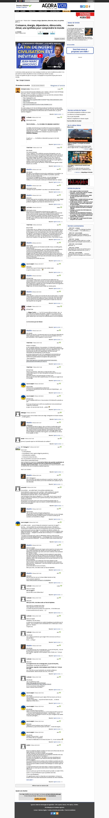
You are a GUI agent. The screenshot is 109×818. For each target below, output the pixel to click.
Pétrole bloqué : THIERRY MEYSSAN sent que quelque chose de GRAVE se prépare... (81, 200)
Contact (36, 810)
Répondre (52, 114)
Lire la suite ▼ (29, 779)
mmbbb (28, 745)
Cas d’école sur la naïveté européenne (76, 114)
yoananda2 (23, 487)
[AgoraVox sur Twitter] (84, 7)
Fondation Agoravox (59, 807)
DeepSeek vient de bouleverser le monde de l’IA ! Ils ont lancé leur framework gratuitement (81, 213)
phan (91, 149)
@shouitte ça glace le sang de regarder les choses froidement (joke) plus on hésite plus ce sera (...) (79, 236)
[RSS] (87, 7)
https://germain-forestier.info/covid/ (35, 606)
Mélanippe (23, 412)
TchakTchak (29, 147)
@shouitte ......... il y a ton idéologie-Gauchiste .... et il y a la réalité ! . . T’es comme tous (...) (79, 230)
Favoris (52, 33)
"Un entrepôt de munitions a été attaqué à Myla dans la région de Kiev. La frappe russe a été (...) (79, 147)
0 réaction (86, 149)
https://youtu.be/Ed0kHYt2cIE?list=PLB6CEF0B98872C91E (37, 104)
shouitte (19, 31)
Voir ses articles (70, 44)
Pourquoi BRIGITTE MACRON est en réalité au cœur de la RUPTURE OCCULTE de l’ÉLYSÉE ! (81, 196)
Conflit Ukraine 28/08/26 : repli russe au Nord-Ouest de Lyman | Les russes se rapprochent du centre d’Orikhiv (81, 203)
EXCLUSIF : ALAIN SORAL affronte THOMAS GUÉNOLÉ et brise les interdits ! (81, 193)
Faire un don (66, 11)
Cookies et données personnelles (56, 810)
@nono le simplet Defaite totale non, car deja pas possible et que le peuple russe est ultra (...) (79, 241)
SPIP (56, 804)
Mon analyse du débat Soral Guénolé (79, 191)
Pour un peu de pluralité (73, 116)
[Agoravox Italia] (21, 1)
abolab (22, 438)
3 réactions (77, 172)
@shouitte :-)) (71, 245)
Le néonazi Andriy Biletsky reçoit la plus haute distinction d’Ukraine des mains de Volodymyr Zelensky (81, 207)
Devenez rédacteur (22, 5)
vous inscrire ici (52, 795)
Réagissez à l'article (58, 86)
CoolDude (28, 586)
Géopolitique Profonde (86, 172)
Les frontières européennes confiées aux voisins (79, 112)
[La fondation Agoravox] (85, 19)
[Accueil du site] (54, 9)
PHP (68, 804)
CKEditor (76, 804)
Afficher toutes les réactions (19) (40, 785)
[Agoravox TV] (23, 1)
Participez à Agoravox (21, 7)
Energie (22, 80)
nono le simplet (30, 264)
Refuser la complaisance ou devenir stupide (77, 118)
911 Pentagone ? (25, 447)
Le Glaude (28, 117)
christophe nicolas (25, 89)
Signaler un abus (57, 114)
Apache (60, 804)
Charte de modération (70, 810)
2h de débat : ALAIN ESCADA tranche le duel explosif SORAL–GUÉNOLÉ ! (81, 216)
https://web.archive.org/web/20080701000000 (34, 99)
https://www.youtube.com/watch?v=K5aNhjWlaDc (38, 580)
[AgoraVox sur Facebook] (81, 7)
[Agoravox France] (19, 1)
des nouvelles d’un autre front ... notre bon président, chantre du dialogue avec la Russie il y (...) (79, 255)
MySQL (71, 804)
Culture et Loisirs (43, 11)
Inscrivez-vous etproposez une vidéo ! (80, 50)
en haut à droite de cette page (53, 794)
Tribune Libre (32, 11)
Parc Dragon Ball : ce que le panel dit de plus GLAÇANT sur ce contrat (81, 218)
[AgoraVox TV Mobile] (89, 7)
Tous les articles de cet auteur (74, 121)
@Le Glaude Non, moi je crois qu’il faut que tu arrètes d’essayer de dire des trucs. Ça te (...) (79, 249)
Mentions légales (43, 810)
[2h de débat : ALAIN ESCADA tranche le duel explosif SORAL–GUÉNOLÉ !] (80, 164)
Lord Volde (29, 207)
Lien (62, 114)
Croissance (27, 80)
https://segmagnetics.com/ (29, 98)
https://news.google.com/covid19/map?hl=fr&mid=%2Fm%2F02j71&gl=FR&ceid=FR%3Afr (38, 683)
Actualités (23, 11)
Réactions (40, 33)
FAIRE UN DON (40, 799)
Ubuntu (64, 804)
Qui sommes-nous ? (55, 11)
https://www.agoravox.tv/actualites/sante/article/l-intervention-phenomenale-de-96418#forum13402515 (41, 361)
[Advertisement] (44, 16)
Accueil (17, 11)
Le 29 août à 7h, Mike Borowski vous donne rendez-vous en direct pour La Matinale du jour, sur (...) (79, 169)
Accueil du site (18, 20)
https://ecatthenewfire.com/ (30, 102)
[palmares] (78, 185)
